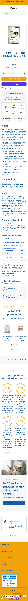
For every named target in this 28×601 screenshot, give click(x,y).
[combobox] (14, 13)
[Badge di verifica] (9, 580)
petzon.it (16, 590)
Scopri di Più (14, 349)
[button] (26, 8)
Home (2, 18)
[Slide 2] (12, 535)
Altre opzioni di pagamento (9, 88)
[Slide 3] (16, 344)
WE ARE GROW (17, 593)
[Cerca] (2, 13)
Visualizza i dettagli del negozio (13, 99)
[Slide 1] (11, 344)
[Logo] (14, 8)
